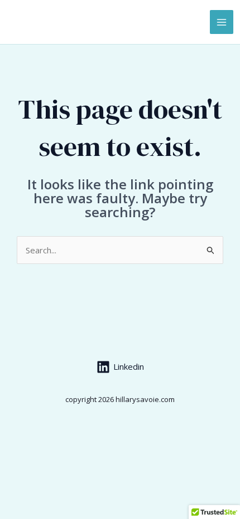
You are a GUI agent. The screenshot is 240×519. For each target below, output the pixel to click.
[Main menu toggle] (222, 22)
